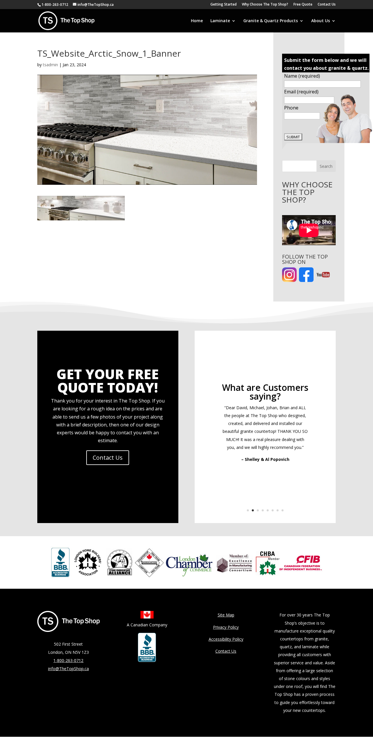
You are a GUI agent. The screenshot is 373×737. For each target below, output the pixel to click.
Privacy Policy (226, 627)
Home (197, 21)
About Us (320, 21)
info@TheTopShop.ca (68, 668)
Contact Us (327, 5)
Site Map (226, 615)
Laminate (220, 21)
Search (326, 166)
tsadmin (50, 64)
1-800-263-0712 (54, 4)
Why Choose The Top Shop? (265, 5)
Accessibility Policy (226, 639)
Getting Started (223, 5)
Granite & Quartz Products (270, 21)
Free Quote (302, 5)
